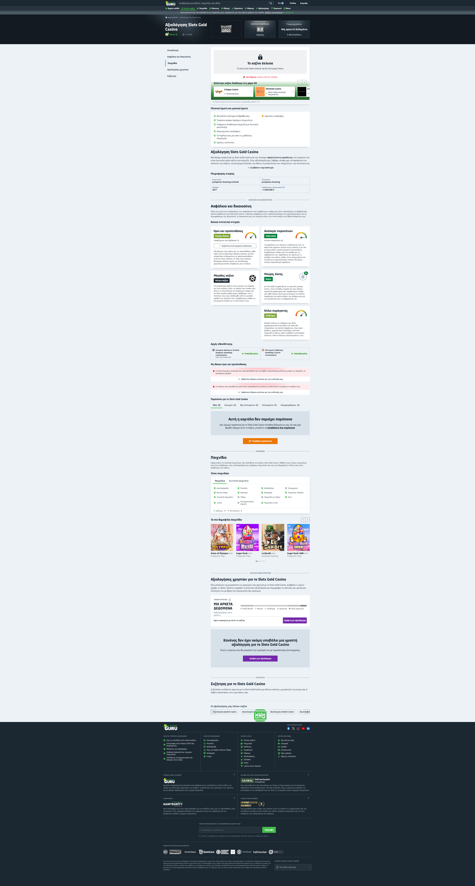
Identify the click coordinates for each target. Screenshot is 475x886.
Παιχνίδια (203, 8)
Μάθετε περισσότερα (274, 12)
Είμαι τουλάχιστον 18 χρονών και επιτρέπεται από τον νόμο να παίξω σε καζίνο (235, 836)
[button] (171, 34)
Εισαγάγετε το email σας (209, 828)
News (288, 8)
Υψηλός (260, 34)
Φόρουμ (250, 8)
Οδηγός (227, 8)
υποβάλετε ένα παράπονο (281, 427)
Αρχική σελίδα (173, 8)
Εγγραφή (269, 829)
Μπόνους (215, 8)
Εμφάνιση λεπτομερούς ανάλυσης (236, 246)
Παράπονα (238, 8)
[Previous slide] (300, 82)
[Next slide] (304, 82)
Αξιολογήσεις (263, 8)
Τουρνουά (277, 8)
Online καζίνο (189, 8)
